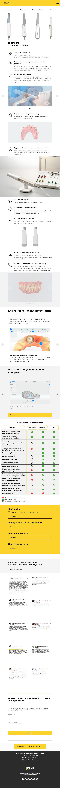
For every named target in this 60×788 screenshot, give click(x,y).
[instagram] (34, 780)
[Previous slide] (2, 95)
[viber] (26, 780)
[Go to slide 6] (33, 303)
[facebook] (31, 780)
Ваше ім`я (11, 714)
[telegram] (23, 780)
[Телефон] (28, 780)
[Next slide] (57, 95)
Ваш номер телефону (15, 723)
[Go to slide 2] (30, 108)
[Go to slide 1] (29, 108)
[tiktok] (37, 780)
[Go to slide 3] (29, 303)
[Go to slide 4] (30, 303)
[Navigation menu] (57, 3)
